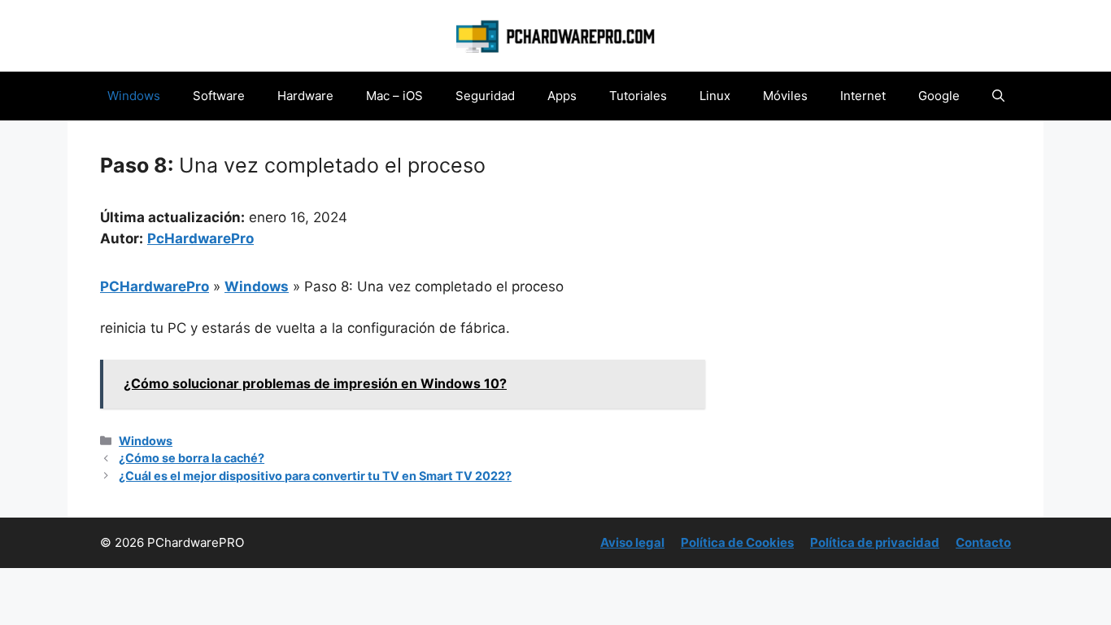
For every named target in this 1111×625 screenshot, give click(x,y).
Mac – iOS (394, 95)
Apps (562, 95)
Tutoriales (638, 95)
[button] (998, 96)
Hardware (305, 95)
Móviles (785, 95)
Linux (714, 95)
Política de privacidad (874, 542)
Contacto (983, 542)
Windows (133, 95)
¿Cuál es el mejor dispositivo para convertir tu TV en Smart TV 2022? (315, 476)
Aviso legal (632, 542)
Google (939, 95)
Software (219, 95)
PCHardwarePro (154, 286)
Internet (863, 95)
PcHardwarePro (200, 238)
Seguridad (485, 95)
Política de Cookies (737, 542)
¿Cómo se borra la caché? (191, 458)
